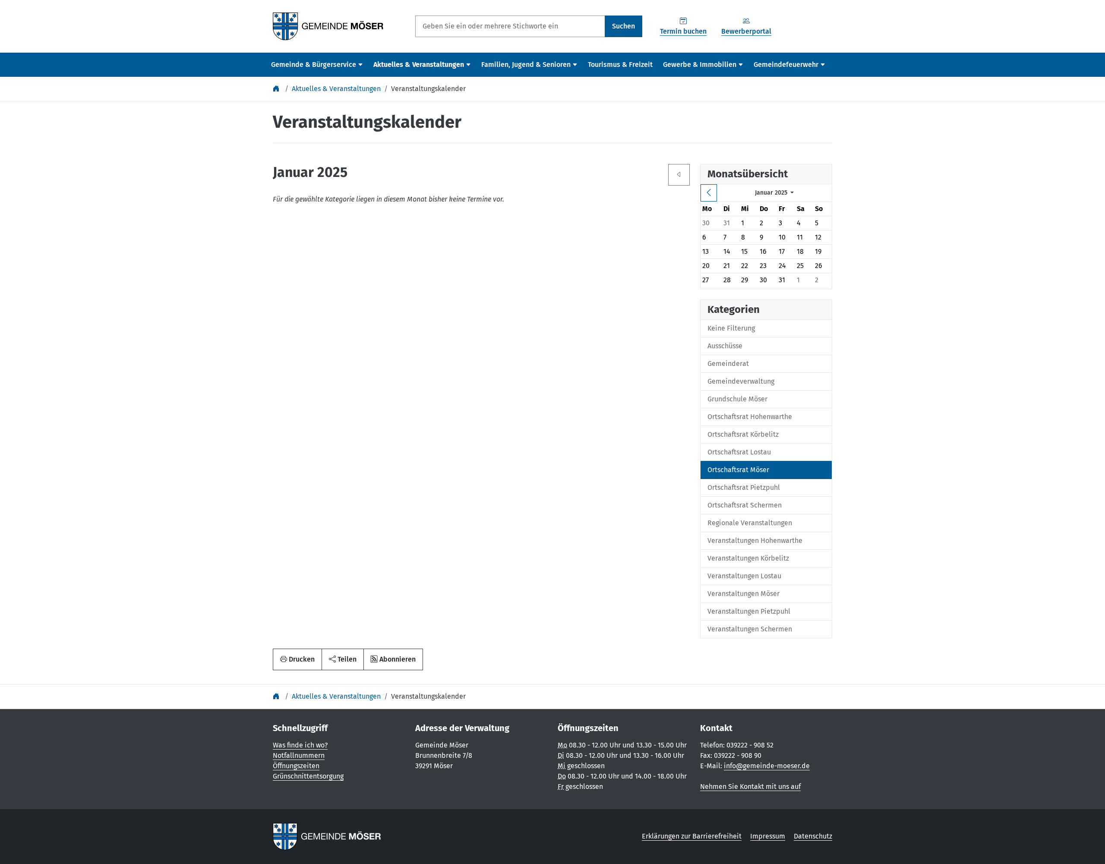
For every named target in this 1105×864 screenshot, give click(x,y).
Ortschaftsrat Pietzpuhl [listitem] (743, 487)
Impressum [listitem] (767, 836)
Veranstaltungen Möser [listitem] (743, 594)
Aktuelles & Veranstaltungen (336, 89)
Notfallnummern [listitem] (299, 755)
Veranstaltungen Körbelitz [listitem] (748, 558)
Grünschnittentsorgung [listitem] (308, 776)
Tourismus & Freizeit (620, 64)
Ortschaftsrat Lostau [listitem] (739, 452)
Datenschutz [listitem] (813, 836)
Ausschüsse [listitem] (724, 346)
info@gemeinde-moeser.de (767, 766)
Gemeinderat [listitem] (728, 363)
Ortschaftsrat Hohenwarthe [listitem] (749, 417)
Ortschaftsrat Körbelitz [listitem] (743, 434)
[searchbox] (510, 26)
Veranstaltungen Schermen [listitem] (749, 629)
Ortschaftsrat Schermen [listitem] (744, 505)
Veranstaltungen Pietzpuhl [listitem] (748, 611)
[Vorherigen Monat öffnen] (679, 175)
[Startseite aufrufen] (328, 26)
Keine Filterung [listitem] (731, 328)
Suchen (623, 26)
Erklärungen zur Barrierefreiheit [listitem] (692, 836)
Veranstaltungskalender (428, 89)
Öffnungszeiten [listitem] (296, 766)
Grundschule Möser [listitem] (737, 399)
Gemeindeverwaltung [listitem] (740, 381)
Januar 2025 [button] (772, 192)
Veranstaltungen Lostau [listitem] (744, 576)
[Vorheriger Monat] (709, 193)
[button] (343, 659)
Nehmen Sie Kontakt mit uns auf (750, 786)
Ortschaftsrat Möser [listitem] (738, 470)
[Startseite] (277, 89)
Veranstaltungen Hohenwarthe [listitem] (754, 540)
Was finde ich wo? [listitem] (300, 745)
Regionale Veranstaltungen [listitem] (749, 523)
